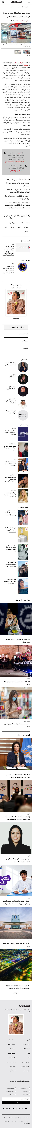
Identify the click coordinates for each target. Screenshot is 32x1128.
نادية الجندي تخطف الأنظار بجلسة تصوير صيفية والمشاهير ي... (10, 495)
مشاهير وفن (25, 1091)
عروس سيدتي (26, 1062)
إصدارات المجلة (16, 284)
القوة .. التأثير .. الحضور (23, 334)
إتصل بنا (5, 1118)
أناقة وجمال (25, 1095)
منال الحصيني (13, 413)
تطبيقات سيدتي (10, 1062)
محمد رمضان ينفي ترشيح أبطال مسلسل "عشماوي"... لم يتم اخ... (10, 479)
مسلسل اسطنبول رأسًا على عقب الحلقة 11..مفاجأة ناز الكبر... (10, 448)
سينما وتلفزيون (13, 444)
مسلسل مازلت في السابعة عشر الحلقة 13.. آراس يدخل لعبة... (10, 513)
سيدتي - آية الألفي (25, 21)
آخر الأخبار (12, 1071)
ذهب (5, 227)
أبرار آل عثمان (13, 377)
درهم (12, 227)
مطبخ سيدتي (26, 1044)
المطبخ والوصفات (10, 1091)
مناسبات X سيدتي (10, 1044)
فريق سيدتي (12, 1057)
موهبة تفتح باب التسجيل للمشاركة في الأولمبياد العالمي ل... (10, 432)
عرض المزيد (16, 993)
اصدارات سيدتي (25, 1066)
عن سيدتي (12, 1049)
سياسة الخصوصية (18, 1118)
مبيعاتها (25, 65)
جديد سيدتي (24, 424)
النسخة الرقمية (16, 318)
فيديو (28, 1040)
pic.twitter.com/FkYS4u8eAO (15, 162)
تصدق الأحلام (25, 341)
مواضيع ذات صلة (23, 600)
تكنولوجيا (14, 428)
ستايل (28, 1053)
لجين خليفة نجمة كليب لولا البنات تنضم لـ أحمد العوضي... (10, 581)
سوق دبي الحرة (19, 62)
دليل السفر (27, 1071)
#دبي (19, 153)
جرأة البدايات (25, 348)
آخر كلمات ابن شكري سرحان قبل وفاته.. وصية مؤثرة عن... (11, 548)
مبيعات (26, 227)
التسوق (26, 231)
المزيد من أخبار (23, 735)
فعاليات (28, 679)
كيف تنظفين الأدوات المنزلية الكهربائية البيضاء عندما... (10, 530)
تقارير (28, 1057)
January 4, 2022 (16, 171)
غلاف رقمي (12, 1066)
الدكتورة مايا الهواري (11, 389)
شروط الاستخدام (27, 1118)
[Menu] (29, 2)
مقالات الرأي (24, 359)
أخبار (21, 223)
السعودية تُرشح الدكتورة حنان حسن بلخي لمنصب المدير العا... (10, 464)
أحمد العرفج (13, 403)
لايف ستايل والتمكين (23, 1088)
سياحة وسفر (27, 721)
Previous (27, 32)
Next (4, 32)
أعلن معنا (11, 1118)
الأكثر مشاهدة (23, 507)
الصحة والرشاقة (10, 1088)
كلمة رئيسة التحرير (18, 327)
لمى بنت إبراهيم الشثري (10, 365)
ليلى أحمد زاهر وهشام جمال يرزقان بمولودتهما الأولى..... (10, 564)
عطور (19, 227)
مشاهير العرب (13, 475)
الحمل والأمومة (10, 1095)
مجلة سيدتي (11, 1040)
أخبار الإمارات (12, 223)
